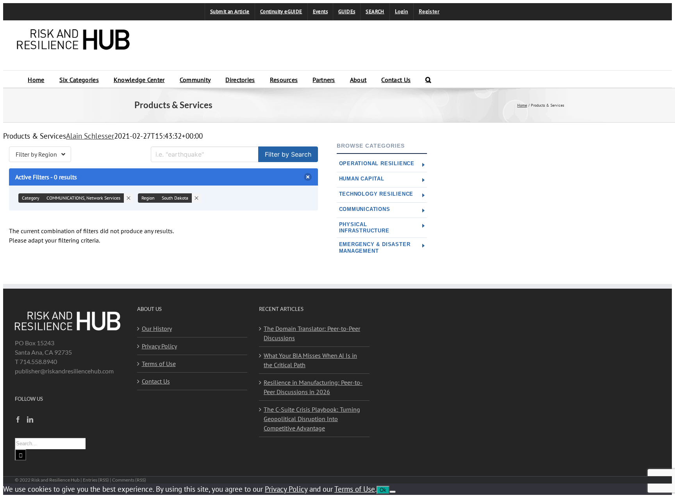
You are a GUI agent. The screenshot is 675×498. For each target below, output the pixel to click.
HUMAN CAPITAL (361, 179)
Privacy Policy (159, 346)
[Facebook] (18, 419)
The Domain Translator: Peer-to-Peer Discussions (312, 333)
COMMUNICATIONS (364, 209)
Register (429, 11)
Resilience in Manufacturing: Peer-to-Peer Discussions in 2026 (313, 387)
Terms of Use (159, 364)
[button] (428, 79)
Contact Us (156, 381)
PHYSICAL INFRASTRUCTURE (364, 227)
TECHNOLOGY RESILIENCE (376, 194)
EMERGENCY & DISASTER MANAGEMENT (375, 247)
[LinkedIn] (30, 419)
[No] (392, 492)
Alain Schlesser (90, 136)
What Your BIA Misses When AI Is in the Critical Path (310, 360)
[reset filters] (308, 177)
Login (401, 11)
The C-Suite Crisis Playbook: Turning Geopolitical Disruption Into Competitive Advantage (312, 418)
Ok (383, 490)
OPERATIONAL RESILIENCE (377, 163)
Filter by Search (288, 154)
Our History (157, 328)
